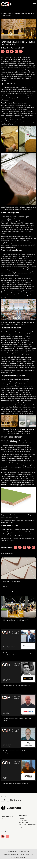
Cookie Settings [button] (24, 851)
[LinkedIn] (3, 51)
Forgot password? (25, 827)
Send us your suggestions (27, 824)
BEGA (9, 219)
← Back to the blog (7, 553)
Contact (21, 818)
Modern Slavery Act (27, 854)
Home (3, 13)
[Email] (21, 51)
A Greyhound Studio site (18, 857)
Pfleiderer (13, 441)
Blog (7, 13)
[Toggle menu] (34, 4)
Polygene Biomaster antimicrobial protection (15, 379)
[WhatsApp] (16, 51)
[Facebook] (12, 51)
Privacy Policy (12, 851)
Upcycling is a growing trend (10, 87)
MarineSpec (13, 338)
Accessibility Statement (11, 854)
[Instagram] (3, 836)
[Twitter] (7, 51)
